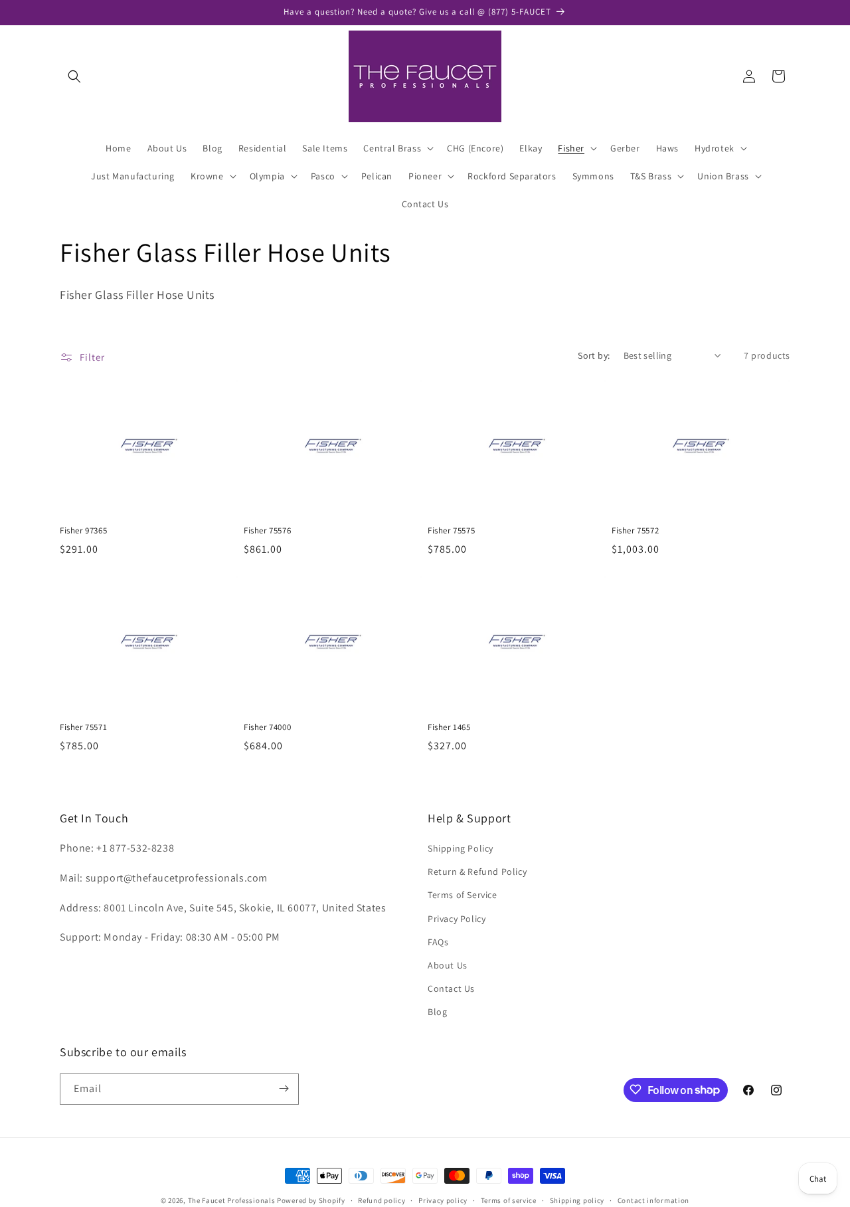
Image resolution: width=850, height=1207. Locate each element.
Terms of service (509, 1200)
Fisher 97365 (83, 530)
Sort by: (594, 355)
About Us (448, 965)
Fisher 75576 (267, 530)
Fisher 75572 (635, 530)
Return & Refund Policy (477, 872)
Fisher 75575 (451, 530)
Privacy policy (443, 1200)
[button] (74, 76)
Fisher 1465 (449, 727)
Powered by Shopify (311, 1200)
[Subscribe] (283, 1088)
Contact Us (451, 988)
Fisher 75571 (83, 727)
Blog (437, 1012)
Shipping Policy (460, 848)
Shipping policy (577, 1200)
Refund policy (381, 1200)
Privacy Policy (456, 919)
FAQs (438, 942)
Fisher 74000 (267, 727)
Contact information (653, 1200)
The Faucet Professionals (232, 1200)
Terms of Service (462, 895)
